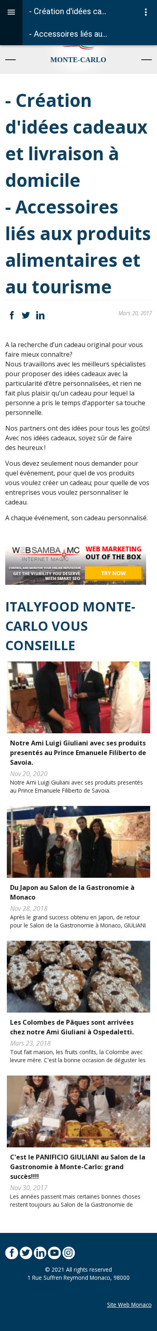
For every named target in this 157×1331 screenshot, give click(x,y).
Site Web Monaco (129, 1304)
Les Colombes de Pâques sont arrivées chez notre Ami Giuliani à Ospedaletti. (72, 1027)
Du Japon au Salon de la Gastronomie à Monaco (72, 892)
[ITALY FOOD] (78, 48)
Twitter (26, 315)
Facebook (11, 315)
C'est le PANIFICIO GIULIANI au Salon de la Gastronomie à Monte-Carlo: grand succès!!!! (77, 1167)
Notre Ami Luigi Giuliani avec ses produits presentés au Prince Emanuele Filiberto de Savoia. (78, 753)
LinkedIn (40, 315)
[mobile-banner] (75, 562)
